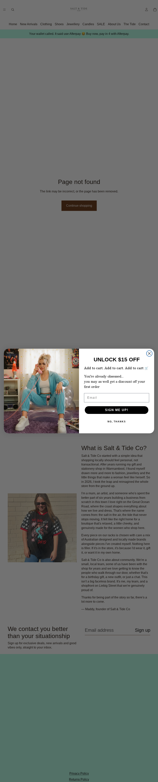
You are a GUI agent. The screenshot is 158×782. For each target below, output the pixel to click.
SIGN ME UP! (116, 410)
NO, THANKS (117, 421)
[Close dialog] (149, 353)
